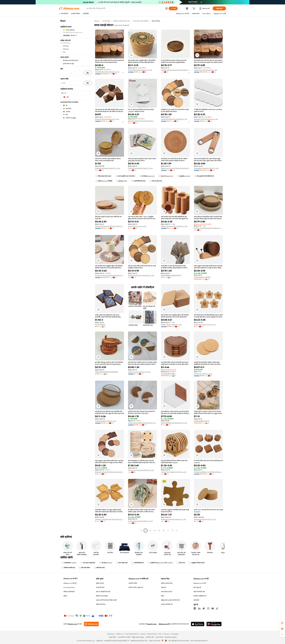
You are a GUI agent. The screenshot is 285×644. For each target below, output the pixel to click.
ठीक (88, 73)
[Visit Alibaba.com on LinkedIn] (199, 608)
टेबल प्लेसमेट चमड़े (123, 563)
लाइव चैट (163, 587)
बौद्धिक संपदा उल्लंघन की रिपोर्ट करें (170, 600)
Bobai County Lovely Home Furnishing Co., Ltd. (175, 168)
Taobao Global (152, 634)
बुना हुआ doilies (123, 181)
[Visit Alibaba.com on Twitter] (203, 608)
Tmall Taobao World (131, 634)
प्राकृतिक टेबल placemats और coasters (161, 563)
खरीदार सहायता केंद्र (166, 583)
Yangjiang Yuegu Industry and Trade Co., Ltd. (175, 70)
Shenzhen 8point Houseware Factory (141, 121)
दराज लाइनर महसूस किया (89, 563)
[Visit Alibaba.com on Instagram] (208, 608)
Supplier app (151, 624)
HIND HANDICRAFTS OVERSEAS (106, 372)
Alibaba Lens (72, 624)
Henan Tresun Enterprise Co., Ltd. (205, 70)
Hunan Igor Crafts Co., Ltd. (203, 374)
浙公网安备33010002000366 (178, 641)
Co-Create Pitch (69, 587)
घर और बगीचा (106, 21)
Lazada (142, 634)
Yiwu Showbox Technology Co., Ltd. (107, 72)
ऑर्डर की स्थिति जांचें (199, 592)
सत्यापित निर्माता (132, 583)
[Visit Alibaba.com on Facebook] (194, 608)
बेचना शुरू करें (197, 587)
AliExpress (110, 634)
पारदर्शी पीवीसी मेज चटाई (139, 181)
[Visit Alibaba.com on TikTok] (217, 608)
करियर (65, 596)
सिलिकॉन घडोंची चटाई (69, 567)
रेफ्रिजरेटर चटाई (100, 567)
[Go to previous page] (141, 530)
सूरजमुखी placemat (184, 176)
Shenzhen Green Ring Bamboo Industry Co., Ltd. (109, 472)
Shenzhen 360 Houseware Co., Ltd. (206, 119)
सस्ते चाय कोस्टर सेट (157, 181)
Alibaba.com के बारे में (70, 578)
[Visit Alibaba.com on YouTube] (212, 608)
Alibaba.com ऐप (164, 624)
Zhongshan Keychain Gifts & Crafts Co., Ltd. (109, 226)
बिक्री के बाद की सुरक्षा (102, 596)
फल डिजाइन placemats (147, 176)
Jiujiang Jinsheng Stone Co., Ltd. (139, 372)
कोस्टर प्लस (182, 563)
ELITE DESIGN (100, 324)
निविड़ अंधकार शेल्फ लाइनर (104, 176)
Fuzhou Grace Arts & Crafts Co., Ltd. (140, 168)
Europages (175, 634)
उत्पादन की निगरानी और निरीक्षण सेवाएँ (106, 600)
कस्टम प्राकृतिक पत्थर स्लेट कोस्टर (126, 176)
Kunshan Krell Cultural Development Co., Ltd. (109, 275)
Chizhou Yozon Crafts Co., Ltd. (171, 324)
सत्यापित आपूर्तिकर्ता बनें (199, 596)
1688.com (119, 634)
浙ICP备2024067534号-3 (199, 641)
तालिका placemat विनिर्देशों (105, 181)
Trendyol (166, 634)
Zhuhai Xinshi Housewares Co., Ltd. (140, 70)
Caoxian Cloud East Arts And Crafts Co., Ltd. (109, 519)
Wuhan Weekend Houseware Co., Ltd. (174, 423)
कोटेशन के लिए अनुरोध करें (135, 587)
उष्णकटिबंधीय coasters (70, 563)
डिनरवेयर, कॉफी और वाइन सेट (121, 21)
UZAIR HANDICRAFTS (201, 421)
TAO (159, 634)
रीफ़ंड (162, 596)
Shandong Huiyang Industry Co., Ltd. (107, 168)
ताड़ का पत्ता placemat (167, 176)
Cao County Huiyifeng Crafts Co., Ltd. (141, 470)
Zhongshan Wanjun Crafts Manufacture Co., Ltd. (208, 472)
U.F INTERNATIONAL (168, 374)
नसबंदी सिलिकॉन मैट (139, 563)
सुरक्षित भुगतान (100, 583)
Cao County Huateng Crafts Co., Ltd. (173, 472)
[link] (282, 623)
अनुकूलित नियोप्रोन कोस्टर (198, 563)
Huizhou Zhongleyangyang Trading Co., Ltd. (208, 228)
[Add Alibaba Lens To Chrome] (91, 624)
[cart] (194, 9)
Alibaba (96, 21)
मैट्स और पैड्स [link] (156, 21)
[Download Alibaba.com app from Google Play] (214, 624)
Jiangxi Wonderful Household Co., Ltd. (174, 119)
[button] (166, 8)
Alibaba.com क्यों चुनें (69, 583)
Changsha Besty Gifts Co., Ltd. (105, 421)
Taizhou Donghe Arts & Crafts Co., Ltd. (174, 226)
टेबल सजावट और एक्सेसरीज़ (141, 21)
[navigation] (76, 276)
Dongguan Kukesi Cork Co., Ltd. (205, 324)
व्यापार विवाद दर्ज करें (166, 592)
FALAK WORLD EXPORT (202, 277)
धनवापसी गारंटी (100, 587)
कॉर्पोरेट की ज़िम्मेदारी (68, 592)
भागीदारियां (196, 600)
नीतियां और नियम (100, 604)
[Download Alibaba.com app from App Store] (197, 624)
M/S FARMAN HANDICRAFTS (171, 275)
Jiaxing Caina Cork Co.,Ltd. (137, 226)
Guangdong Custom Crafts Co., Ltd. (206, 168)
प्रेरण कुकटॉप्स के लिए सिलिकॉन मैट (205, 176)
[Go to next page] (177, 530)
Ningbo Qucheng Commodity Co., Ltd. (141, 275)
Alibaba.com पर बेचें (199, 583)
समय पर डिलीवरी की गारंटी (103, 592)
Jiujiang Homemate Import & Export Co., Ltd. (142, 423)
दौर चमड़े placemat (107, 563)
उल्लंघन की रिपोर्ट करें (167, 604)
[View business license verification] (163, 641)
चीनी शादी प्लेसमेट (85, 567)
